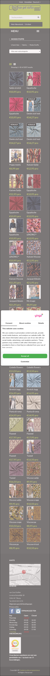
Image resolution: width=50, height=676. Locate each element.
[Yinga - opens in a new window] (39, 315)
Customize (25, 361)
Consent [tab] (9, 323)
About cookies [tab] (25, 323)
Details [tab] (41, 323)
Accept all (25, 356)
